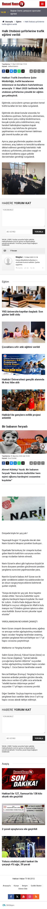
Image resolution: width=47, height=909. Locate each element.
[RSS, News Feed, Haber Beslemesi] (36, 896)
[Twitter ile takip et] (17, 896)
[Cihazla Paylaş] (23, 71)
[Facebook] (3, 71)
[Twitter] (7, 71)
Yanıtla (20, 268)
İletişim (25, 886)
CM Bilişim (10, 905)
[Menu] (42, 4)
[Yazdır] (31, 71)
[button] (35, 71)
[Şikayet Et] (43, 267)
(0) (27, 268)
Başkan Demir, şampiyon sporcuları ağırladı (25, 12)
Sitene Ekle (22, 889)
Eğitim (18, 22)
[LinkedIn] (15, 71)
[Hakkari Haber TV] (13, 3)
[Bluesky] (11, 71)
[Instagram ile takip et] (30, 896)
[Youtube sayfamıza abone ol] (23, 896)
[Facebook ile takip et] (11, 896)
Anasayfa (9, 22)
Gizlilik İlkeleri (36, 886)
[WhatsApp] (19, 71)
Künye (16, 886)
